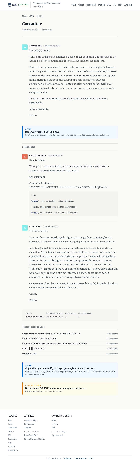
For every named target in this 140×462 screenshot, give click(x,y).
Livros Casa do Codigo (34, 439)
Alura (54, 420)
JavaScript (12, 439)
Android (128, 5)
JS (114, 5)
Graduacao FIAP (31, 431)
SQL (109, 5)
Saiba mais (68, 458)
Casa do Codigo (59, 431)
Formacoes (29, 424)
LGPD (91, 458)
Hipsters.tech (58, 435)
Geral (81, 5)
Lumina (55, 424)
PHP (120, 5)
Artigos (27, 428)
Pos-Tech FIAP (31, 435)
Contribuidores (80, 458)
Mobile (101, 5)
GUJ (24, 16)
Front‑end (91, 5)
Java (73, 5)
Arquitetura (13, 450)
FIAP (54, 428)
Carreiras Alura (31, 420)
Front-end (12, 428)
